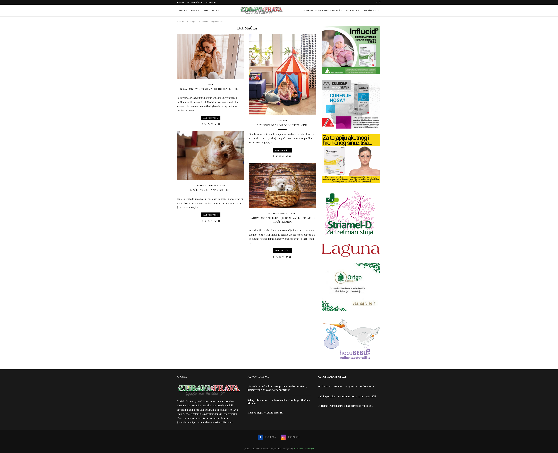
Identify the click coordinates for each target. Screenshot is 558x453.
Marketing (211, 2)
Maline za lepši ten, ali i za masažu (265, 412)
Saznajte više (210, 118)
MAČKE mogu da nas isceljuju (210, 190)
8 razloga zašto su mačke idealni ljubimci (210, 89)
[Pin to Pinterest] (209, 124)
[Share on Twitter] (205, 124)
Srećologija (210, 10)
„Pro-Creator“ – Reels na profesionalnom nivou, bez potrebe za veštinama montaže (277, 388)
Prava (194, 10)
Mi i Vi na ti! (351, 10)
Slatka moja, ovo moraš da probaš (321, 10)
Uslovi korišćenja (195, 2)
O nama (180, 2)
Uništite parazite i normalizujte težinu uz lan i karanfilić (347, 396)
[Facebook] (376, 2)
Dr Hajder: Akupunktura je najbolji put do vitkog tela (345, 405)
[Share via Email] (219, 124)
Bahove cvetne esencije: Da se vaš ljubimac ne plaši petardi (282, 219)
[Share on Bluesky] (215, 124)
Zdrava (181, 10)
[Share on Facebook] (202, 124)
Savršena (369, 10)
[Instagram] (380, 2)
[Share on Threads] (212, 124)
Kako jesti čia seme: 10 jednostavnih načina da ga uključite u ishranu (278, 402)
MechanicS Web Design (304, 448)
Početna (180, 21)
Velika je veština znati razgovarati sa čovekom (346, 386)
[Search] (379, 10)
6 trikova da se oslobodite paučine (282, 125)
